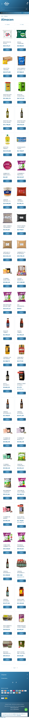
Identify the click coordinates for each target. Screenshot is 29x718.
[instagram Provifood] (12, 682)
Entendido (19, 715)
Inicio (2, 16)
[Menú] (2, 4)
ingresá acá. (22, 706)
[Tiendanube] (14, 709)
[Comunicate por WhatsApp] (26, 709)
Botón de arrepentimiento (14, 707)
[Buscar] (26, 9)
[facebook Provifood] (16, 682)
